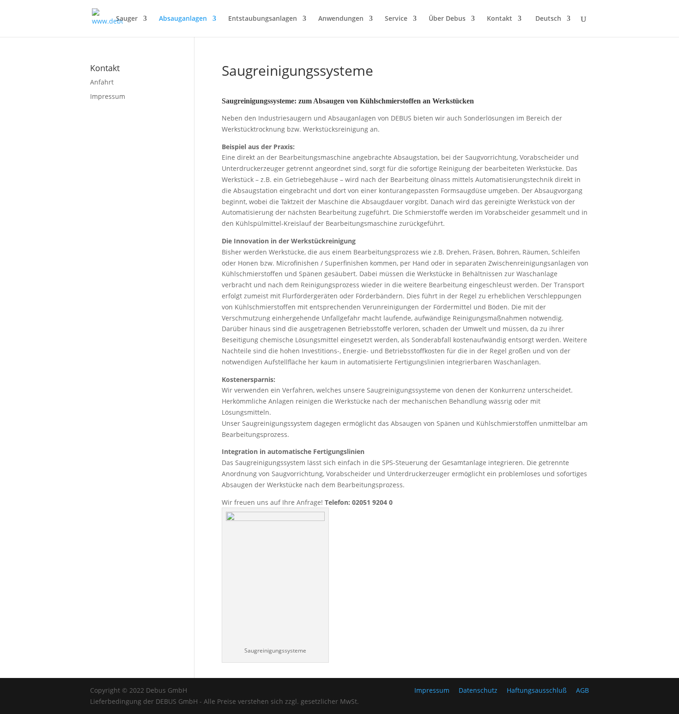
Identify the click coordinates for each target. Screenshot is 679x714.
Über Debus (447, 19)
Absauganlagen (183, 19)
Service (396, 19)
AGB (582, 690)
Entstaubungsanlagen (262, 19)
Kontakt (499, 19)
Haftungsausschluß (537, 690)
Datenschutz (478, 690)
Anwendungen (341, 19)
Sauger (127, 19)
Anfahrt (102, 82)
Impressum (107, 96)
